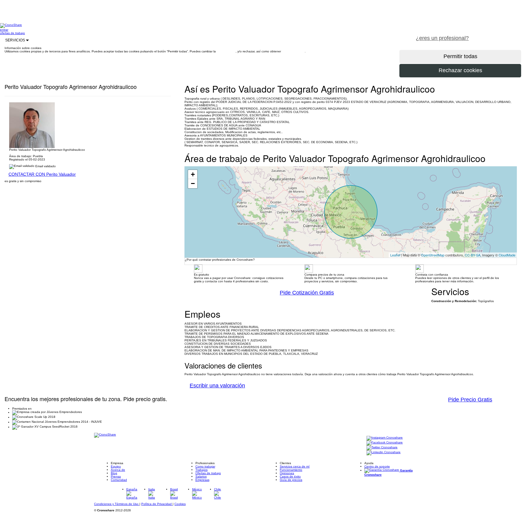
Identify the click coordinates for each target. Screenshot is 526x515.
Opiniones (287, 473)
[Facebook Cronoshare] (384, 443)
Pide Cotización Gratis (307, 293)
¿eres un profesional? (442, 38)
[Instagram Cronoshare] (384, 438)
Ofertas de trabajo (208, 473)
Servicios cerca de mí (295, 466)
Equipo (116, 466)
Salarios (201, 476)
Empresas (202, 479)
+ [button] (193, 174)
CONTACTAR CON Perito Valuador (42, 174)
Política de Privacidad (157, 504)
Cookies (180, 504)
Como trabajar (205, 466)
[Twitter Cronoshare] (382, 448)
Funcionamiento (291, 469)
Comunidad (119, 479)
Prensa (116, 476)
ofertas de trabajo (12, 33)
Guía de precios (291, 479)
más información (293, 51)
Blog (114, 473)
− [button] (193, 183)
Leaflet (395, 254)
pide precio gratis (500, 35)
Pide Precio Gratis (470, 400)
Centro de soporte (377, 466)
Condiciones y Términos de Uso (116, 504)
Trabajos (201, 469)
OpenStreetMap (432, 254)
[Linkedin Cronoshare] (383, 452)
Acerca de (118, 469)
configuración (226, 51)
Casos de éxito (290, 476)
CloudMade (507, 254)
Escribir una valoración (217, 386)
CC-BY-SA (472, 254)
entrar (4, 29)
